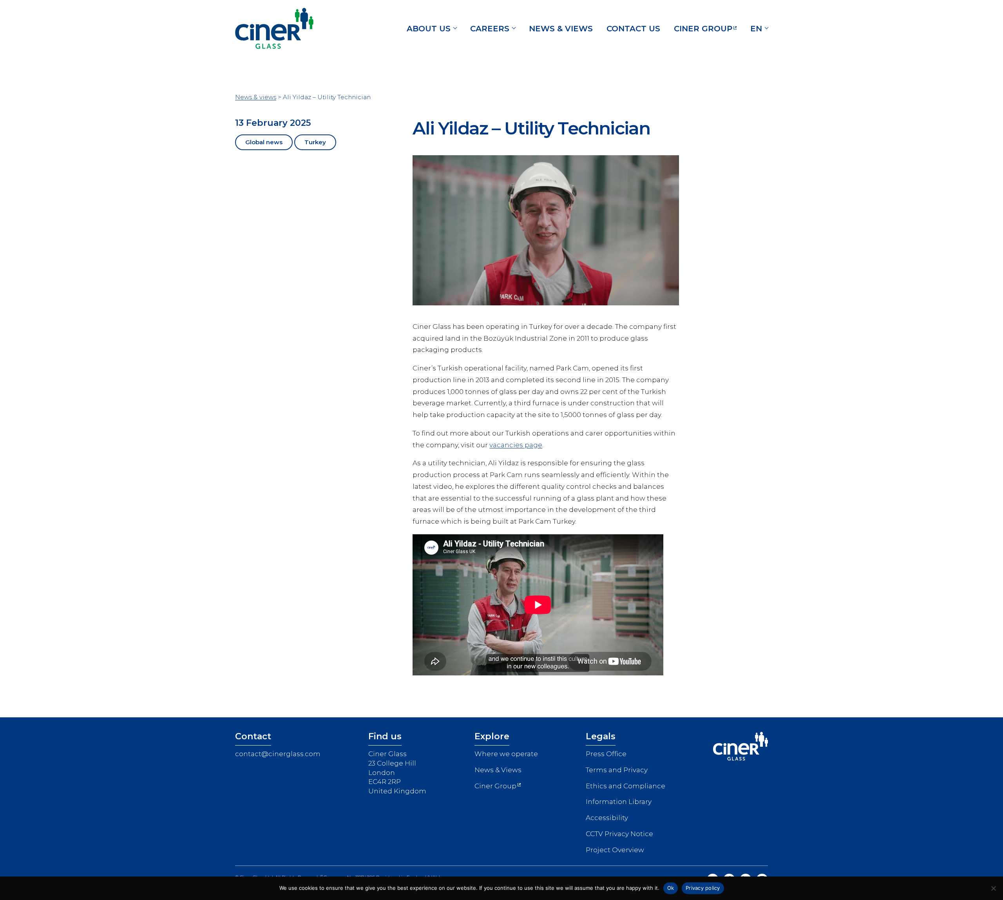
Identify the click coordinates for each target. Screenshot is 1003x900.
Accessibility (607, 818)
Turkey (315, 142)
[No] (993, 888)
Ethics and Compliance (625, 786)
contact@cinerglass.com (277, 754)
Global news (263, 142)
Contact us (633, 28)
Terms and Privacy (617, 770)
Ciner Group (495, 786)
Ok (670, 888)
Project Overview (615, 850)
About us (429, 28)
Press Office (606, 754)
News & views (561, 28)
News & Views (497, 770)
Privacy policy (703, 888)
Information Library (619, 802)
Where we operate (506, 754)
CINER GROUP (703, 28)
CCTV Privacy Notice (619, 834)
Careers (489, 28)
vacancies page (515, 445)
